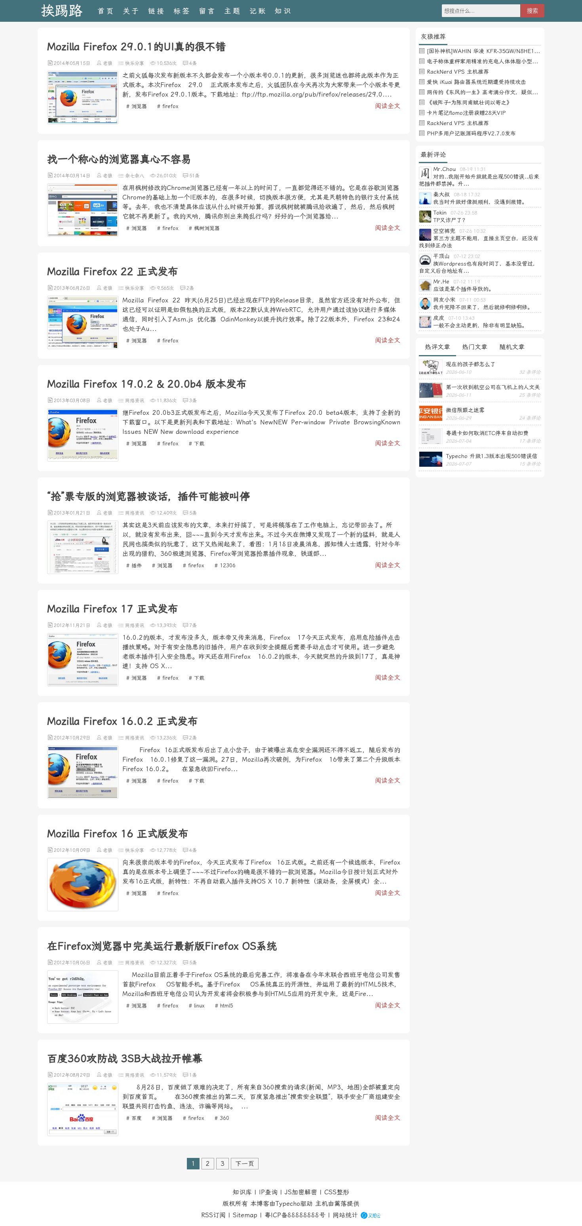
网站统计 (345, 1215)
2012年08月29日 (72, 1075)
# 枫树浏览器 (204, 228)
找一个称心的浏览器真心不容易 (119, 159)
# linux (197, 1006)
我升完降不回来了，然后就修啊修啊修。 (483, 307)
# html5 (224, 1006)
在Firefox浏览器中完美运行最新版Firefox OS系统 (162, 946)
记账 (258, 11)
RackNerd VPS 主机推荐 (458, 71)
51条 (194, 176)
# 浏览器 (136, 106)
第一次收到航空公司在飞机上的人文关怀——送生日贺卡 (493, 387)
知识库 (242, 1192)
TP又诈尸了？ (450, 220)
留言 (207, 11)
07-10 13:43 (461, 318)
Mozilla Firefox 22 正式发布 (112, 272)
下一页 (244, 1163)
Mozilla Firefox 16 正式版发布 (117, 834)
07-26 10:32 (472, 231)
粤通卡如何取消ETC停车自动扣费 (487, 433)
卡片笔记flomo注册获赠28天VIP (466, 113)
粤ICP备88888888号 (294, 1215)
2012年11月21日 (72, 625)
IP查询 (268, 1192)
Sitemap (245, 1215)
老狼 (107, 63)
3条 (193, 400)
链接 (156, 11)
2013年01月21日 (72, 513)
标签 (182, 11)
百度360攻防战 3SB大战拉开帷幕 (124, 1058)
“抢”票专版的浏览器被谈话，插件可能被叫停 (148, 496)
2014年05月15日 (72, 63)
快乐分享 (134, 63)
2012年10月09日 (72, 850)
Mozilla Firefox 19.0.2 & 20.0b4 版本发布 (147, 384)
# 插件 (134, 565)
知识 (283, 11)
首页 (106, 11)
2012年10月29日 (72, 738)
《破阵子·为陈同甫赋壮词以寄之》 (469, 102)
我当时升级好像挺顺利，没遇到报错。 (480, 202)
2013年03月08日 (72, 400)
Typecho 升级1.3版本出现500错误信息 (491, 456)
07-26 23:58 (464, 213)
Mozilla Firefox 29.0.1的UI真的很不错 (136, 47)
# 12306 (225, 565)
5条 (193, 513)
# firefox (168, 106)
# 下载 (196, 444)
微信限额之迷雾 (465, 410)
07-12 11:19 (466, 282)
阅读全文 (387, 106)
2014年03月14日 (72, 176)
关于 (131, 11)
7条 (193, 625)
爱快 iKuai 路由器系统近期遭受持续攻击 (476, 82)
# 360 (222, 1118)
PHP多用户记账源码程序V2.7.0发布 (471, 133)
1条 (193, 1075)
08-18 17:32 (467, 195)
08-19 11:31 (473, 169)
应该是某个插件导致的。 (463, 289)
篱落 (340, 1203)
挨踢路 (61, 11)
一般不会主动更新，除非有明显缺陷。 (480, 325)
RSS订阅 (213, 1215)
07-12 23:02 (467, 256)
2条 (190, 288)
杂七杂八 (134, 176)
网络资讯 (134, 400)
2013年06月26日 (72, 288)
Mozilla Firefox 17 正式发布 (112, 609)
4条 (193, 63)
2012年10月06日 (72, 963)
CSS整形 (336, 1192)
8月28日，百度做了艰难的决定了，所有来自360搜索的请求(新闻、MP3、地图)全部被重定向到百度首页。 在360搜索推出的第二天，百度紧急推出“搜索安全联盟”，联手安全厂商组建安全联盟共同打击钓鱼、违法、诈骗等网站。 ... (261, 1096)
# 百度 (134, 1118)
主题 (233, 11)
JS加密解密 (301, 1192)
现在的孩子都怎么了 (471, 364)
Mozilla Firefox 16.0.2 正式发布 (122, 721)
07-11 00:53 (472, 300)
